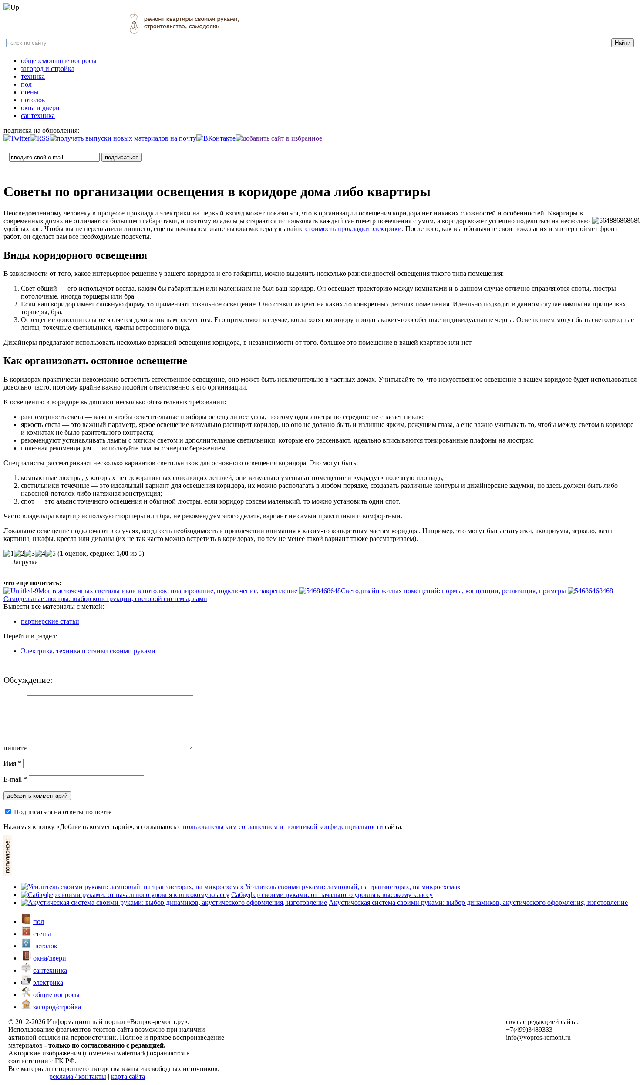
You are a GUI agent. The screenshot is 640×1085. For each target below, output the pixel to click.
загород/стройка (57, 1007)
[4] (40, 554)
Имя (12, 763)
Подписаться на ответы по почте (62, 812)
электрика (48, 982)
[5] (50, 554)
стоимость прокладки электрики (353, 228)
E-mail (15, 779)
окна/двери (49, 958)
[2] (19, 554)
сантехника (38, 115)
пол (26, 84)
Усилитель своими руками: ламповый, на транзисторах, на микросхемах (353, 886)
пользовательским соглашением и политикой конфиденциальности (283, 826)
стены (30, 92)
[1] (8, 554)
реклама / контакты (77, 1076)
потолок (33, 100)
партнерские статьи (50, 621)
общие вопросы (56, 994)
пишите (15, 748)
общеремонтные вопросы (59, 60)
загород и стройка (47, 68)
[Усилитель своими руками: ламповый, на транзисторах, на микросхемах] (132, 886)
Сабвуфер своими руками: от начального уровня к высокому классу (332, 894)
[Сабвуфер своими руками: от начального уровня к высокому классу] (125, 894)
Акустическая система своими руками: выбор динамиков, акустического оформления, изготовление (478, 902)
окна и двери (40, 107)
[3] (29, 554)
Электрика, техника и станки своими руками (88, 651)
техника (33, 76)
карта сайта (128, 1076)
